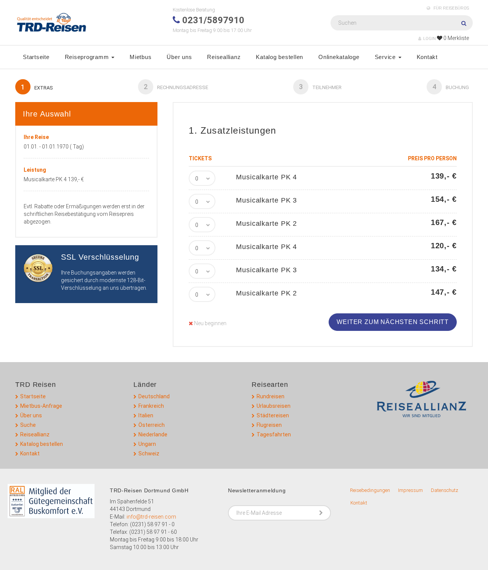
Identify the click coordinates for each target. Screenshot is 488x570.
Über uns (179, 57)
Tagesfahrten (274, 434)
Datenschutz (444, 490)
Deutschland (154, 396)
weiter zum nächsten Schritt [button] (393, 322)
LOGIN (429, 38)
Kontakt (427, 57)
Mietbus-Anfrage (41, 406)
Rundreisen (270, 396)
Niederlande (152, 434)
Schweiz (148, 453)
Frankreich (151, 406)
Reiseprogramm (88, 57)
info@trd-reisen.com (151, 517)
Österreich (151, 425)
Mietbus (140, 57)
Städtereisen (273, 415)
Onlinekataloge (339, 57)
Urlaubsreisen (274, 406)
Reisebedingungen (370, 490)
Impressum (410, 490)
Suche (28, 425)
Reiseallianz (224, 57)
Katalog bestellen (279, 57)
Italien (145, 415)
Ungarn (147, 444)
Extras (37, 87)
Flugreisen (269, 425)
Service (386, 57)
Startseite (36, 57)
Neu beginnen (209, 323)
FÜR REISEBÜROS (450, 8)
